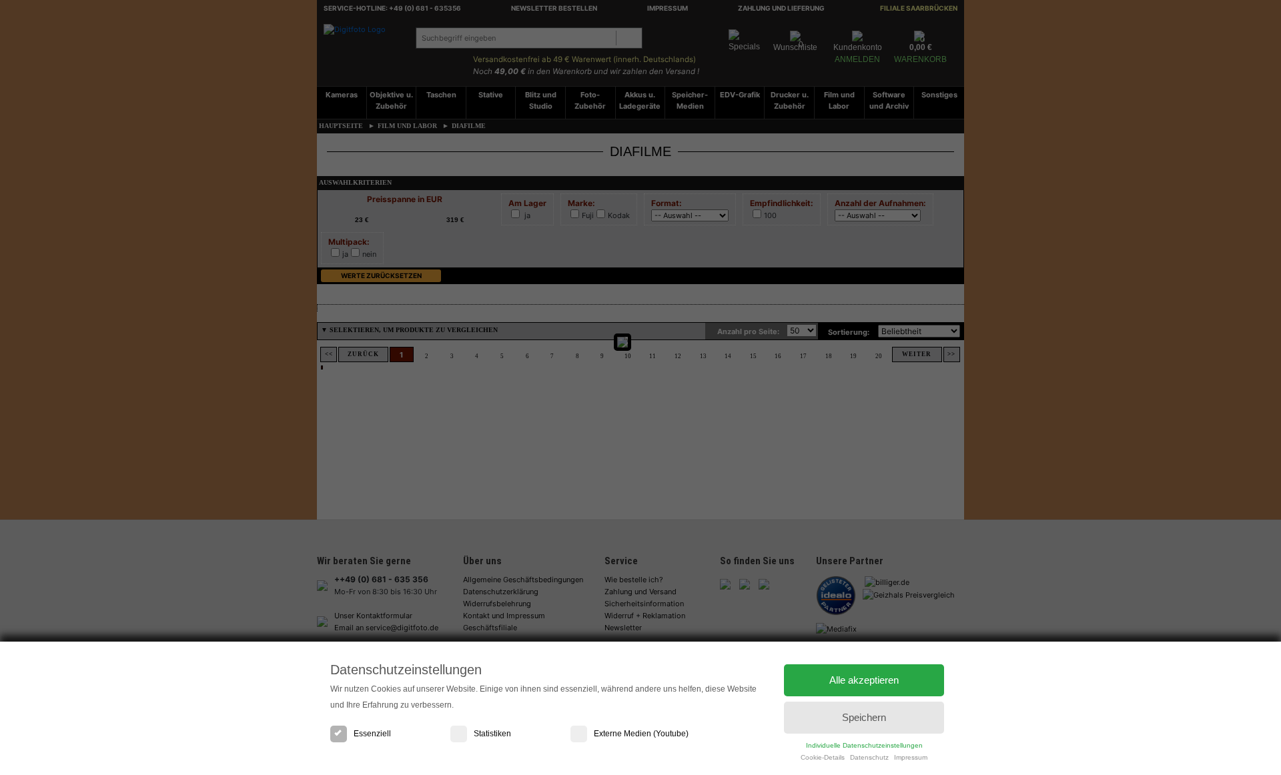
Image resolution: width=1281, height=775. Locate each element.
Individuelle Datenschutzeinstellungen (864, 745)
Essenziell (372, 733)
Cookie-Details (823, 757)
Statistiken (492, 733)
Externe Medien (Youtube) (641, 733)
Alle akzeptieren (864, 680)
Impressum (910, 757)
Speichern (864, 717)
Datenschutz (869, 757)
